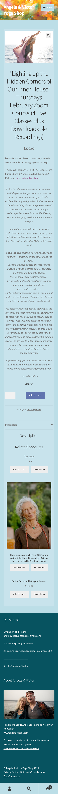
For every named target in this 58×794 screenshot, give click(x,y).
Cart (45, 786)
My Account (9, 788)
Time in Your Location (27, 177)
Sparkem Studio (19, 666)
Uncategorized (34, 409)
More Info (39, 469)
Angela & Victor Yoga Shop (19, 10)
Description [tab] (11, 424)
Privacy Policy (11, 772)
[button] (48, 35)
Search (29, 788)
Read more (19, 567)
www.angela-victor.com (16, 732)
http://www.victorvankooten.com (21, 748)
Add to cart (35, 395)
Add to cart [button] (19, 469)
